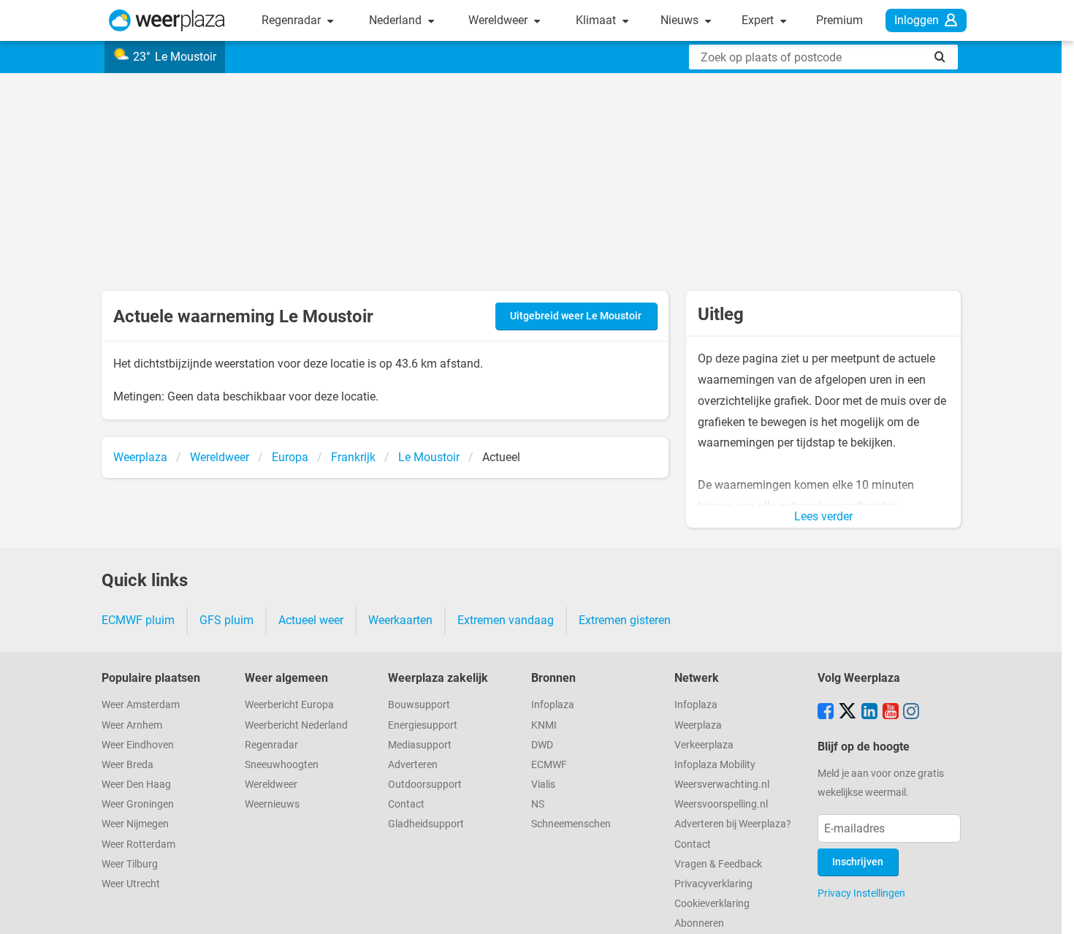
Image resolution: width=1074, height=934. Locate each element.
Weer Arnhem (132, 725)
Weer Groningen (138, 804)
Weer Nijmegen (135, 824)
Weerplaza (698, 725)
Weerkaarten (400, 620)
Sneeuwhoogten (282, 765)
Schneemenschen (571, 824)
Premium (839, 20)
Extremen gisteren (625, 620)
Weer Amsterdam (141, 705)
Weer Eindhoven (138, 745)
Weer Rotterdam (138, 844)
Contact (406, 804)
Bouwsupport (419, 705)
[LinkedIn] (869, 713)
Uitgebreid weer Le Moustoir (575, 316)
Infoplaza (552, 705)
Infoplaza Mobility (714, 765)
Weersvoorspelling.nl (721, 804)
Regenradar (293, 20)
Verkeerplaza (704, 745)
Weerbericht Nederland (296, 725)
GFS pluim (226, 620)
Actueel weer (310, 620)
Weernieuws (272, 804)
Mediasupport (420, 745)
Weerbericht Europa (289, 705)
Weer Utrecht (131, 884)
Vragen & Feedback (718, 864)
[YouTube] (891, 713)
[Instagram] (911, 713)
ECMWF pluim (138, 620)
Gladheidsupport (426, 824)
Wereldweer (499, 20)
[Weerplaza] (166, 20)
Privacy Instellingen (861, 893)
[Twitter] (847, 713)
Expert (759, 20)
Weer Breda (127, 765)
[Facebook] (826, 713)
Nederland (396, 20)
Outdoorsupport (425, 784)
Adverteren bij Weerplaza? (732, 824)
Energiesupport (422, 725)
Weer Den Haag (136, 784)
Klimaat (597, 20)
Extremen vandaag (505, 620)
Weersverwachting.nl (721, 784)
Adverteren (413, 765)
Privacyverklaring (713, 884)
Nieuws (680, 20)
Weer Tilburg (130, 864)
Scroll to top (1050, 910)
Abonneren (699, 923)
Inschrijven (857, 862)
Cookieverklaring (712, 903)
